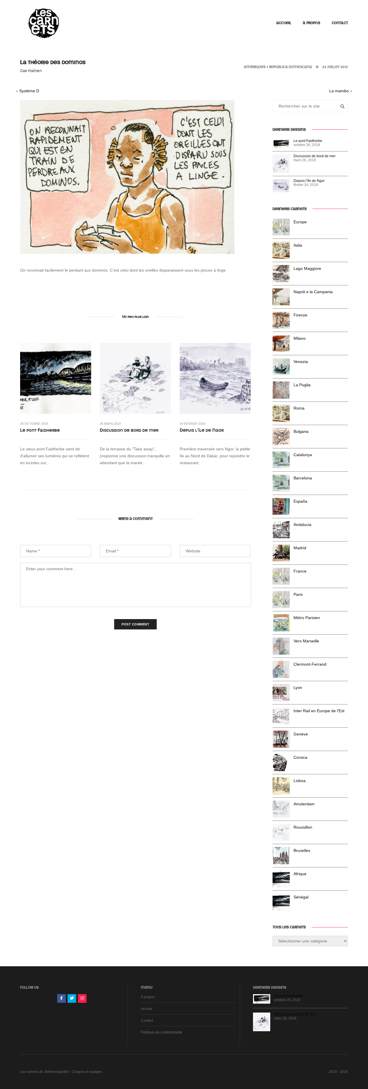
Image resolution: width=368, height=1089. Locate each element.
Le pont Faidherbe (40, 430)
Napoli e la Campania (313, 291)
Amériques (255, 67)
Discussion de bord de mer (129, 430)
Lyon (298, 687)
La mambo (339, 91)
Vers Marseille (306, 641)
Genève (301, 734)
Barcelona (303, 478)
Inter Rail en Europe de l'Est (319, 710)
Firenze (300, 315)
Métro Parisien (307, 617)
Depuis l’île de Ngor (202, 430)
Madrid (300, 548)
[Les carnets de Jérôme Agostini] (43, 22)
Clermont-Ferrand (310, 664)
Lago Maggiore (307, 268)
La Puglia (302, 385)
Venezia (301, 361)
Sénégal (301, 897)
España (300, 501)
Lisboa (300, 780)
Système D (29, 91)
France (300, 571)
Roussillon (303, 827)
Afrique (300, 873)
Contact (340, 23)
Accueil (283, 23)
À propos (311, 23)
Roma (299, 408)
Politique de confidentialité (161, 1032)
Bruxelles (302, 850)
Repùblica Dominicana (290, 67)
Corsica (300, 757)
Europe (300, 222)
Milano (300, 338)
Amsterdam (304, 804)
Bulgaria (301, 431)
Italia (298, 245)
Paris (298, 594)
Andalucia (302, 524)
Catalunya (303, 454)
